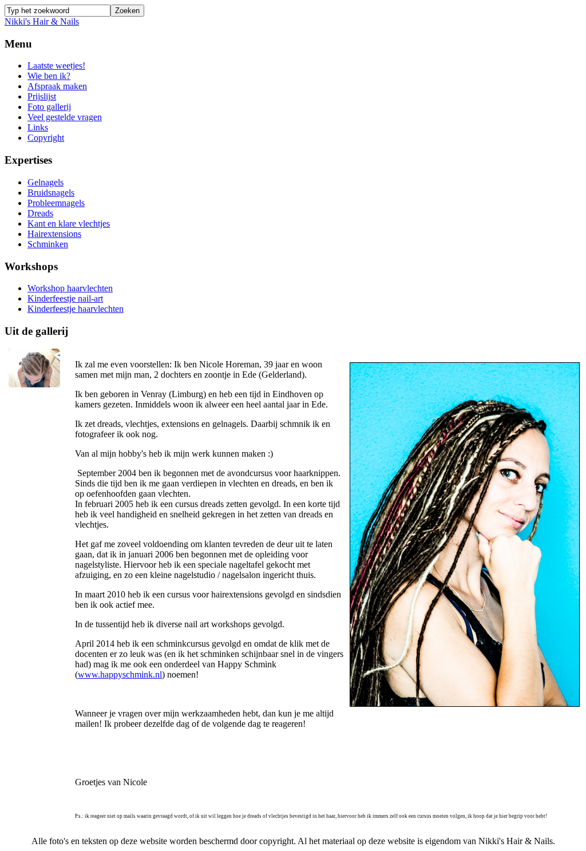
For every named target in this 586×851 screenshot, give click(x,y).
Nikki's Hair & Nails (42, 21)
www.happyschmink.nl (120, 674)
